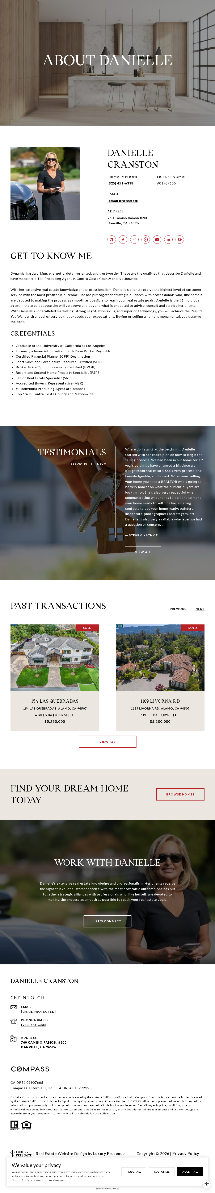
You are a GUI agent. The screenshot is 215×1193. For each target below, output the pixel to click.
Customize (161, 1171)
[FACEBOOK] (123, 239)
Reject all (134, 1171)
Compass (155, 1097)
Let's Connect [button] (107, 921)
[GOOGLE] (180, 239)
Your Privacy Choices (107, 1188)
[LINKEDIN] (168, 239)
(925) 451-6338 (120, 183)
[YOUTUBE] (157, 239)
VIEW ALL (143, 552)
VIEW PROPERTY (55, 677)
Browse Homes (180, 794)
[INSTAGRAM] (134, 239)
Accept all (190, 1171)
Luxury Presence (109, 1153)
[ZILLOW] (112, 239)
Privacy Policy (185, 1153)
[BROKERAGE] (146, 239)
